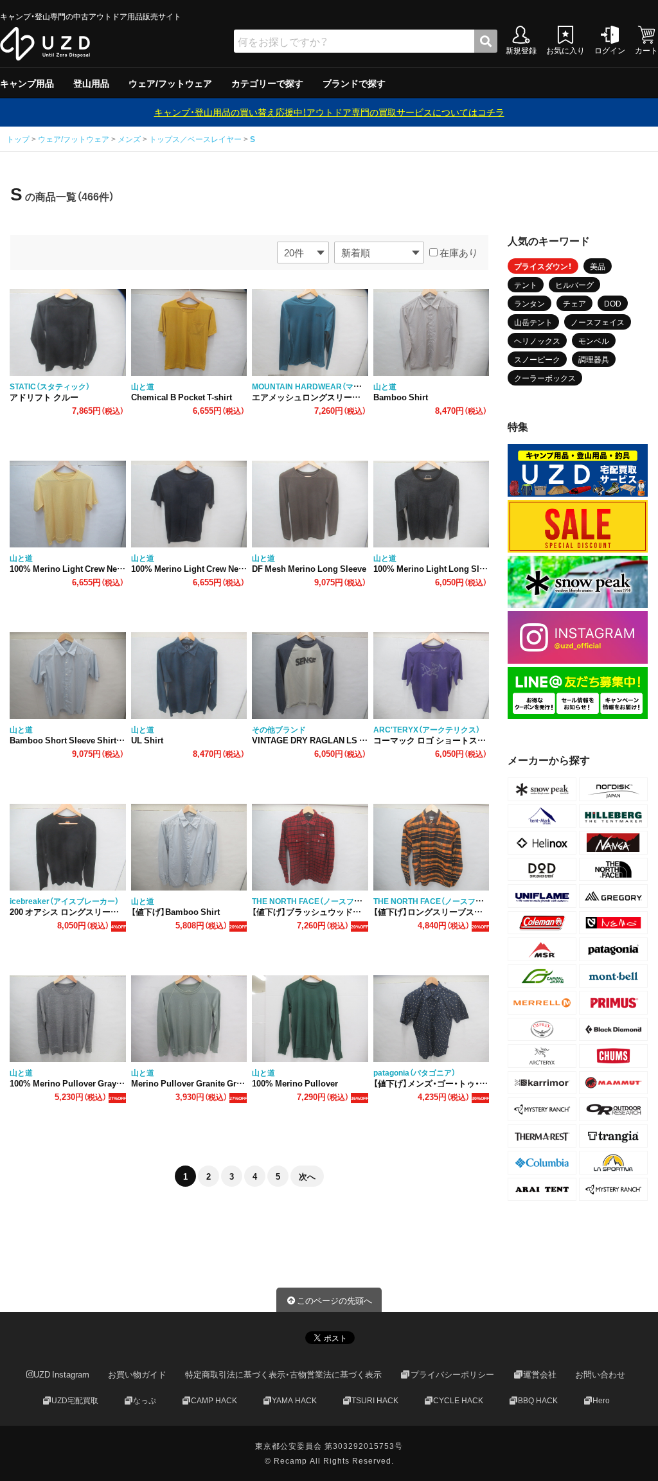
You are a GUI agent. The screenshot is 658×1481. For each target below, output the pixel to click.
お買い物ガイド (137, 1374)
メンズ (129, 139)
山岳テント (533, 322)
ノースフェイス (598, 322)
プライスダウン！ (543, 266)
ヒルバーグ (574, 284)
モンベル (593, 340)
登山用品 (91, 82)
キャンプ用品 (27, 82)
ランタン (529, 303)
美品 (597, 266)
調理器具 (593, 359)
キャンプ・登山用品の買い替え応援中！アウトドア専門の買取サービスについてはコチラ (329, 111)
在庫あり (458, 252)
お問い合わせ (600, 1374)
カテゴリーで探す (267, 82)
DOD (612, 303)
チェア (574, 303)
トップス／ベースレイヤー (195, 139)
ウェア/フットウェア (170, 82)
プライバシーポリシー (452, 1374)
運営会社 (539, 1374)
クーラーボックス (545, 378)
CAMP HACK (214, 1400)
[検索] (485, 41)
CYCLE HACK (458, 1400)
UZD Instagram (61, 1374)
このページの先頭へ (334, 1300)
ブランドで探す (354, 82)
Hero (601, 1400)
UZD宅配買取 (74, 1400)
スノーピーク (537, 359)
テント (525, 284)
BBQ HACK (538, 1400)
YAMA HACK (294, 1400)
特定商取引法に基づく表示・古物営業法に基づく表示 (283, 1374)
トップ (18, 139)
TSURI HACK (374, 1400)
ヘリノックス (537, 340)
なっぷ (144, 1400)
